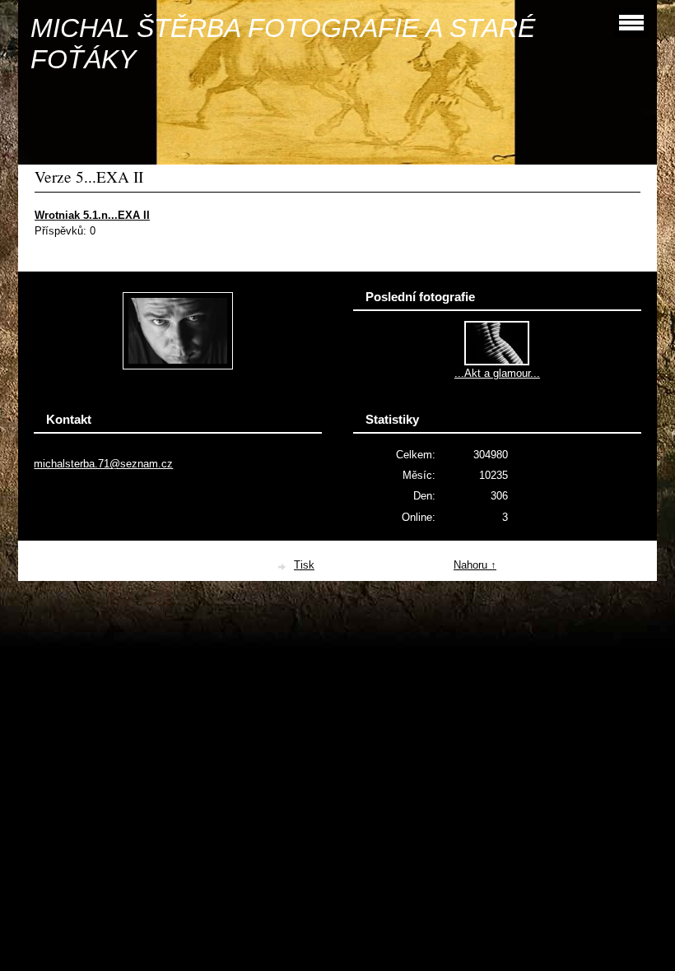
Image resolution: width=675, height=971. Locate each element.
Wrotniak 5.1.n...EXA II (92, 215)
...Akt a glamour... (497, 373)
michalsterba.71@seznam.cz (103, 464)
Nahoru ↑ (475, 565)
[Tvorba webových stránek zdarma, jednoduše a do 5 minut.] (282, 566)
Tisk (304, 565)
